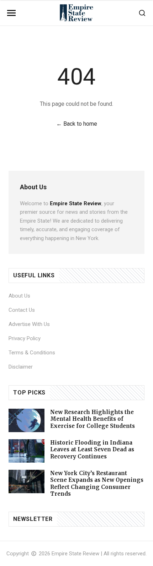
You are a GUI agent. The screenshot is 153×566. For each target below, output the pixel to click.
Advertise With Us (29, 324)
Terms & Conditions (32, 352)
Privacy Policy (25, 338)
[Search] (142, 13)
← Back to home (76, 123)
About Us (19, 296)
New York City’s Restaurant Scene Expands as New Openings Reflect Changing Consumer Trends (96, 483)
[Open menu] (11, 13)
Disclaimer (21, 367)
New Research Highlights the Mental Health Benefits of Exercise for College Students (92, 419)
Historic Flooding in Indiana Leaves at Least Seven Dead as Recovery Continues (92, 449)
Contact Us (22, 310)
